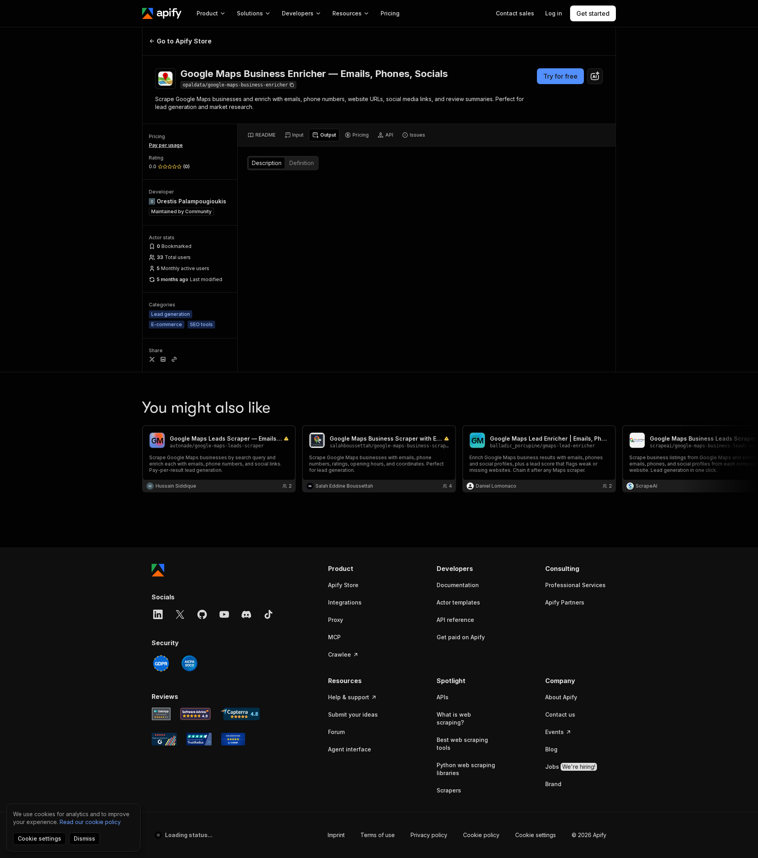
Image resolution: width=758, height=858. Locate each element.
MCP (334, 637)
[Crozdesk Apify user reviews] (233, 739)
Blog (551, 749)
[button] (358, 568)
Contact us (560, 714)
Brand (553, 784)
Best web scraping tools (462, 743)
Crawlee (339, 654)
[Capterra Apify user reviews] (240, 714)
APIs (442, 697)
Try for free (560, 76)
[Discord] (246, 614)
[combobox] (595, 76)
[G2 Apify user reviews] (164, 739)
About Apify (561, 697)
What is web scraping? (454, 718)
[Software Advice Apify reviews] (195, 714)
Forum (336, 731)
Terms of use (377, 835)
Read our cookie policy (90, 822)
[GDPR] (161, 663)
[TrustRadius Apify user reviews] (199, 739)
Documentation (458, 585)
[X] (180, 614)
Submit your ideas (353, 714)
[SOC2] (189, 663)
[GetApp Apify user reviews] (161, 714)
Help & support (348, 697)
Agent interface (349, 749)
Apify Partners (564, 602)
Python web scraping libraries (466, 769)
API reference (455, 619)
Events (554, 731)
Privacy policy (429, 835)
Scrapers (449, 790)
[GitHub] (202, 614)
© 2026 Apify (589, 835)
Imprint (336, 835)
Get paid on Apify (461, 637)
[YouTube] (224, 614)
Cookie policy (481, 835)
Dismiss (84, 838)
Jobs (570, 766)
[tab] (261, 135)
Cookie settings (535, 835)
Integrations (345, 602)
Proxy (335, 619)
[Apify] (162, 13)
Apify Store (343, 585)
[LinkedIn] (158, 614)
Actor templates (458, 602)
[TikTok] (268, 614)
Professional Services (575, 585)
